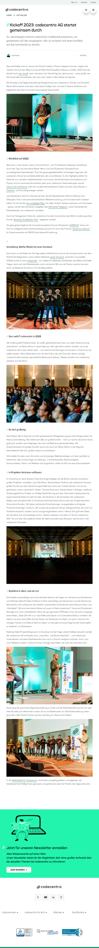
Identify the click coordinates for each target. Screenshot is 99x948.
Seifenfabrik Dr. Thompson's (24, 780)
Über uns (74, 2)
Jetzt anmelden (17, 870)
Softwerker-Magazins (57, 207)
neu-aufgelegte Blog (35, 203)
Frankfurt (10, 191)
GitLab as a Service (81, 229)
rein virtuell (23, 74)
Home (9, 15)
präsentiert (32, 261)
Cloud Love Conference (17, 187)
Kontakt (93, 2)
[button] (10, 916)
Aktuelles (84, 2)
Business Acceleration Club (26, 220)
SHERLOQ (74, 225)
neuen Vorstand (57, 257)
